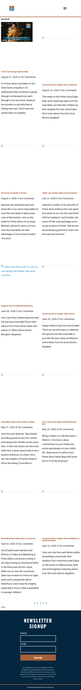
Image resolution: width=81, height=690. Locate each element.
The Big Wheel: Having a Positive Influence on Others (18, 422)
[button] (64, 8)
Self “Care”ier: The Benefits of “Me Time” (14, 193)
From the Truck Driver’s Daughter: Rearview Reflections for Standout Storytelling (61, 539)
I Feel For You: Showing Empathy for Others (15, 71)
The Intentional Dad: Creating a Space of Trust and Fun (18, 538)
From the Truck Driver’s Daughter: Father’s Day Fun (58, 313)
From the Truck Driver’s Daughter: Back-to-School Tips (59, 84)
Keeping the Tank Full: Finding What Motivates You (17, 305)
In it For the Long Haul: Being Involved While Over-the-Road (59, 423)
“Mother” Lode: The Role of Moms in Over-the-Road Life (59, 193)
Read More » (7, 119)
